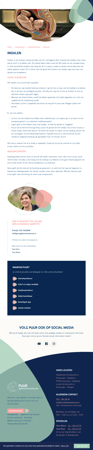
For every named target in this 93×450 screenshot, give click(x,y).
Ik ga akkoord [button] (82, 446)
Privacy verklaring (14, 417)
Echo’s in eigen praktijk (28, 284)
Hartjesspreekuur (25, 290)
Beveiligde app (24, 302)
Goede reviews (24, 308)
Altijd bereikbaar (25, 296)
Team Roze (16, 249)
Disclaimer (28, 417)
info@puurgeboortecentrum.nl (67, 402)
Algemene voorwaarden (30, 414)
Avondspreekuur (25, 278)
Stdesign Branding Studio (17, 423)
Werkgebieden (12, 414)
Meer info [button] (65, 446)
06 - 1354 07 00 (74, 425)
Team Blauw (16, 252)
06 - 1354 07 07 (74, 429)
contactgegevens (31, 240)
